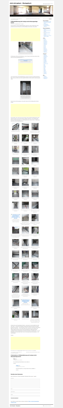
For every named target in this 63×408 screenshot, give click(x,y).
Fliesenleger (45, 59)
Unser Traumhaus (15, 15)
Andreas (17, 365)
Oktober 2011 (45, 51)
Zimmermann (45, 73)
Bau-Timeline (20, 15)
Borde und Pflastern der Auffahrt (47, 21)
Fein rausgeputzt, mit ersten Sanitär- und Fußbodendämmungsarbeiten (16, 19)
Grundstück (45, 61)
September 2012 (45, 43)
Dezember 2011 (45, 49)
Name (12, 388)
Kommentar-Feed (46, 77)
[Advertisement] (25, 34)
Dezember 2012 (45, 41)
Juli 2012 (45, 45)
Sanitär (21, 350)
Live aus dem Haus (46, 63)
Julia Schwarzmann (46, 35)
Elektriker (45, 58)
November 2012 (45, 42)
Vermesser (45, 72)
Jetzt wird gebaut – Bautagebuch (20, 3)
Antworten (14, 363)
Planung (45, 66)
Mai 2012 (45, 47)
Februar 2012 (45, 48)
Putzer (44, 67)
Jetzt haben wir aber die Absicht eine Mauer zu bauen (33, 18)
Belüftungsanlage (46, 56)
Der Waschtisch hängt (46, 24)
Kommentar (12, 378)
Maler (44, 64)
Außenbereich (45, 55)
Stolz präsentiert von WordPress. (47, 405)
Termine (45, 69)
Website (12, 394)
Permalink (34, 350)
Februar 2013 (45, 40)
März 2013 (45, 39)
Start (11, 15)
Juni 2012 (45, 46)
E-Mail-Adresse (13, 391)
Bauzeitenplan (25, 15)
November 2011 (45, 50)
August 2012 (45, 44)
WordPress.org (45, 78)
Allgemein (45, 54)
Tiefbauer (45, 70)
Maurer (44, 65)
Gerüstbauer (45, 60)
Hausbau (19, 350)
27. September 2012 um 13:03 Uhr (20, 366)
